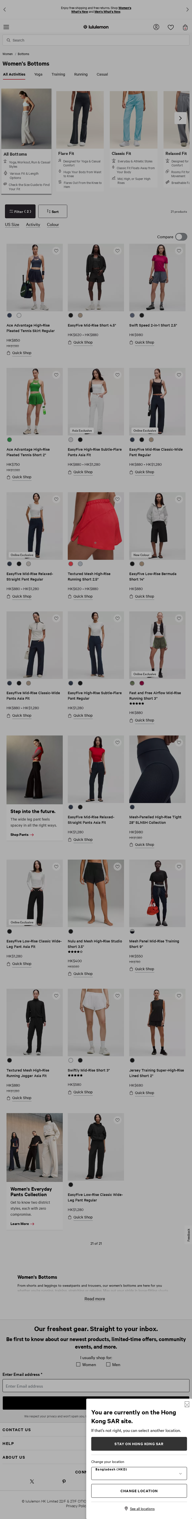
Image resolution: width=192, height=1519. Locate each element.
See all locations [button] (142, 1508)
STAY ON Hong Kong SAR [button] (139, 1443)
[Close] (187, 1404)
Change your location (107, 1461)
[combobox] (139, 1473)
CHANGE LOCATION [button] (139, 1490)
